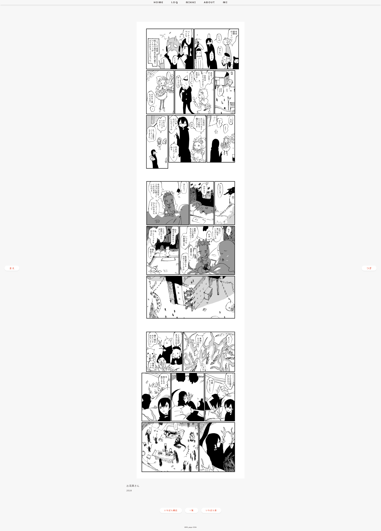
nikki (191, 2)
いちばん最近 (171, 510)
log (174, 2)
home (158, 2)
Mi (225, 2)
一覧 (191, 510)
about (209, 2)
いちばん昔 (211, 510)
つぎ (369, 268)
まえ (12, 268)
